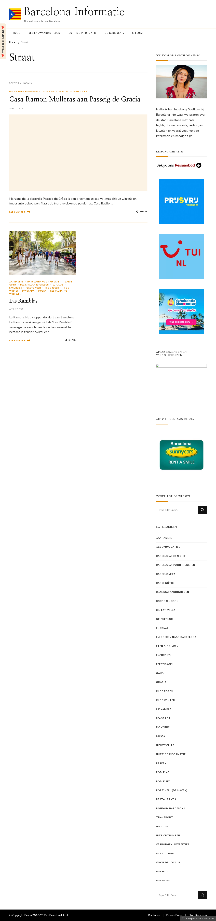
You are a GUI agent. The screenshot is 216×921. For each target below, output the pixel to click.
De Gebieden (113, 33)
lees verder (17, 212)
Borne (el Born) (168, 601)
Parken (161, 763)
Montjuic (163, 727)
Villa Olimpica (167, 853)
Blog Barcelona (197, 915)
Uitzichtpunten (168, 835)
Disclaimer (154, 915)
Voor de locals (168, 862)
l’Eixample (48, 91)
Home (16, 33)
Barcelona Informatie (74, 12)
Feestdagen (33, 288)
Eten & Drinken (167, 646)
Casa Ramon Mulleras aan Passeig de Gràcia (75, 99)
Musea (42, 291)
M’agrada (28, 291)
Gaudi (160, 673)
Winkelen (15, 294)
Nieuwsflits (165, 745)
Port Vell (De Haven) (171, 790)
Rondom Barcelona (170, 808)
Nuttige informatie (83, 33)
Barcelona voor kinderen (44, 281)
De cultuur (164, 619)
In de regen (52, 288)
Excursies (15, 288)
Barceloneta (166, 574)
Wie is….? (162, 871)
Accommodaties (168, 547)
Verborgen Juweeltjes (72, 91)
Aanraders (16, 281)
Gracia (161, 682)
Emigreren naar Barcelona (176, 637)
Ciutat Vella (165, 610)
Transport (164, 817)
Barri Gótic (165, 583)
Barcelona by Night (171, 556)
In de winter (165, 700)
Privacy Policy (174, 915)
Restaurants (59, 291)
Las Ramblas (23, 301)
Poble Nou (163, 772)
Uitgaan (162, 826)
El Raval (57, 284)
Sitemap (138, 33)
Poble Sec (163, 781)
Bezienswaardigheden (44, 33)
